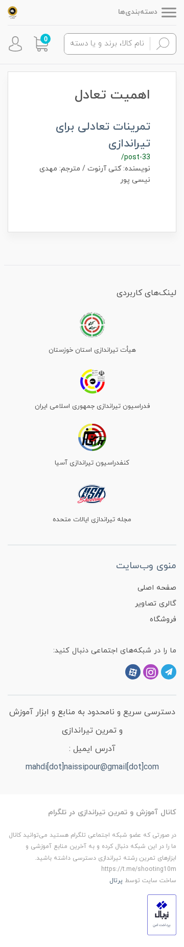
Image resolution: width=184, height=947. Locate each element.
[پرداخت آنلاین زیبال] (161, 914)
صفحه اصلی (156, 587)
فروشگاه (163, 619)
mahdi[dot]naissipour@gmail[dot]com (92, 767)
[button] (41, 44)
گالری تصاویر (155, 603)
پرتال (116, 880)
